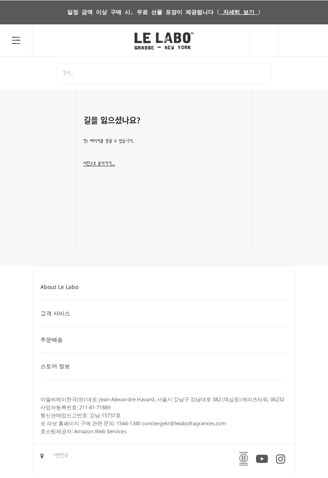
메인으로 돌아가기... (99, 163)
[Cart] (303, 40)
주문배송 (51, 339)
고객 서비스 (55, 313)
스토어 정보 (55, 366)
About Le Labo (59, 287)
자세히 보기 (239, 12)
